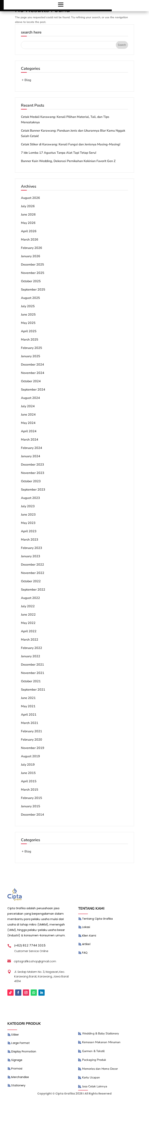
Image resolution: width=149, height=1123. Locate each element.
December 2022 (32, 564)
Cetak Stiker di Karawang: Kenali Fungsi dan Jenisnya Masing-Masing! (70, 144)
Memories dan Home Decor (100, 1069)
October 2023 (31, 481)
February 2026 (31, 248)
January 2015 (30, 806)
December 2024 (32, 364)
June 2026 (28, 214)
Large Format (20, 1043)
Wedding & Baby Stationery (100, 1033)
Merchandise (20, 1077)
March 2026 (29, 239)
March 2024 (29, 439)
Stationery (18, 1085)
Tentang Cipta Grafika (97, 919)
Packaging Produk (94, 1060)
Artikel (86, 944)
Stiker (15, 1035)
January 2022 (30, 656)
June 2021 (28, 698)
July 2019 (28, 764)
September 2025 (33, 289)
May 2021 (28, 706)
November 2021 (32, 673)
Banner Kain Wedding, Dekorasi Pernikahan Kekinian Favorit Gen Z (68, 161)
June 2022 (28, 614)
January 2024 (30, 456)
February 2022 (31, 648)
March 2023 (29, 539)
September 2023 (33, 489)
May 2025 (28, 323)
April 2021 (28, 714)
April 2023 (28, 531)
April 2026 (28, 231)
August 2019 (30, 756)
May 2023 (28, 523)
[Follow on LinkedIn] (41, 992)
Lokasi (86, 927)
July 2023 (28, 506)
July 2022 (28, 606)
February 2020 (31, 739)
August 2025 (30, 298)
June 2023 (28, 514)
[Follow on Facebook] (18, 992)
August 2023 (30, 498)
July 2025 (28, 306)
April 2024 (28, 431)
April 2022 (28, 631)
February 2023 (31, 548)
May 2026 (28, 223)
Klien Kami (89, 936)
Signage (16, 1060)
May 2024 (28, 423)
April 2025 (28, 331)
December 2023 (32, 464)
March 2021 (29, 723)
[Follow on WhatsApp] (34, 992)
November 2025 (32, 273)
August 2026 (30, 198)
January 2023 (30, 556)
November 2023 (32, 473)
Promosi (16, 1068)
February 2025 (31, 348)
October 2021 (31, 681)
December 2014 (32, 814)
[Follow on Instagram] (26, 992)
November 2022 (32, 573)
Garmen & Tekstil (93, 1051)
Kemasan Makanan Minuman (101, 1042)
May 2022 (28, 623)
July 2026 (28, 206)
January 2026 (30, 256)
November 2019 (32, 748)
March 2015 (29, 789)
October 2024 (31, 381)
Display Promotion (23, 1051)
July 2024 (28, 406)
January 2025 (30, 356)
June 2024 (28, 414)
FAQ (84, 953)
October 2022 (31, 581)
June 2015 (28, 773)
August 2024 (30, 398)
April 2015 (28, 781)
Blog (27, 80)
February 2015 (31, 798)
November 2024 (32, 373)
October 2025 (31, 281)
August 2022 (30, 598)
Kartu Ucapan (91, 1077)
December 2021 (32, 664)
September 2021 (33, 689)
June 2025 (28, 314)
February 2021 (31, 731)
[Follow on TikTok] (10, 992)
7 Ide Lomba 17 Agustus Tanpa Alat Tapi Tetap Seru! (58, 153)
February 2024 (31, 448)
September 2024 (33, 389)
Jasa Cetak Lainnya (94, 1086)
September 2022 (33, 589)
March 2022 (29, 639)
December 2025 (32, 264)
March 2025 (29, 339)
